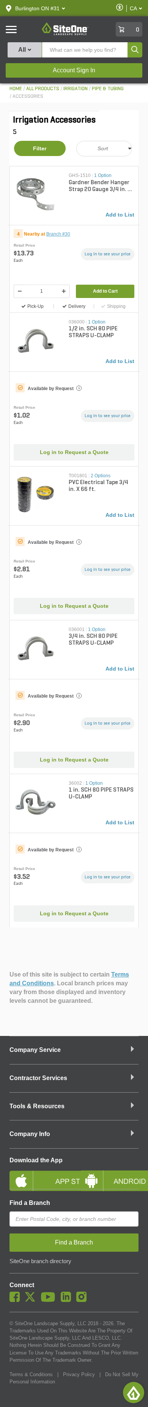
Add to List (119, 215)
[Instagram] (83, 1300)
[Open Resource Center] (133, 1392)
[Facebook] (16, 1300)
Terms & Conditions (31, 1374)
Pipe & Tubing (108, 89)
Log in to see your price (108, 254)
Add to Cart (105, 291)
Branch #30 (58, 234)
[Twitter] (32, 1300)
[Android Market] (109, 1174)
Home (15, 89)
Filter (39, 148)
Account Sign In (74, 70)
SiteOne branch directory (40, 1261)
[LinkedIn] (68, 1300)
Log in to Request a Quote (74, 452)
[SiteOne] (65, 34)
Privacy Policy (79, 1374)
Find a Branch (29, 1203)
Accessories (28, 96)
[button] (37, 8)
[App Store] (38, 1174)
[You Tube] (50, 1300)
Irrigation (75, 89)
